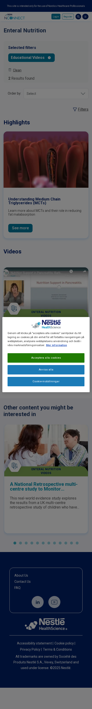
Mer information (56, 345)
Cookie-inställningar (46, 381)
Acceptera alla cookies (46, 357)
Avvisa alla (46, 369)
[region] (46, 354)
